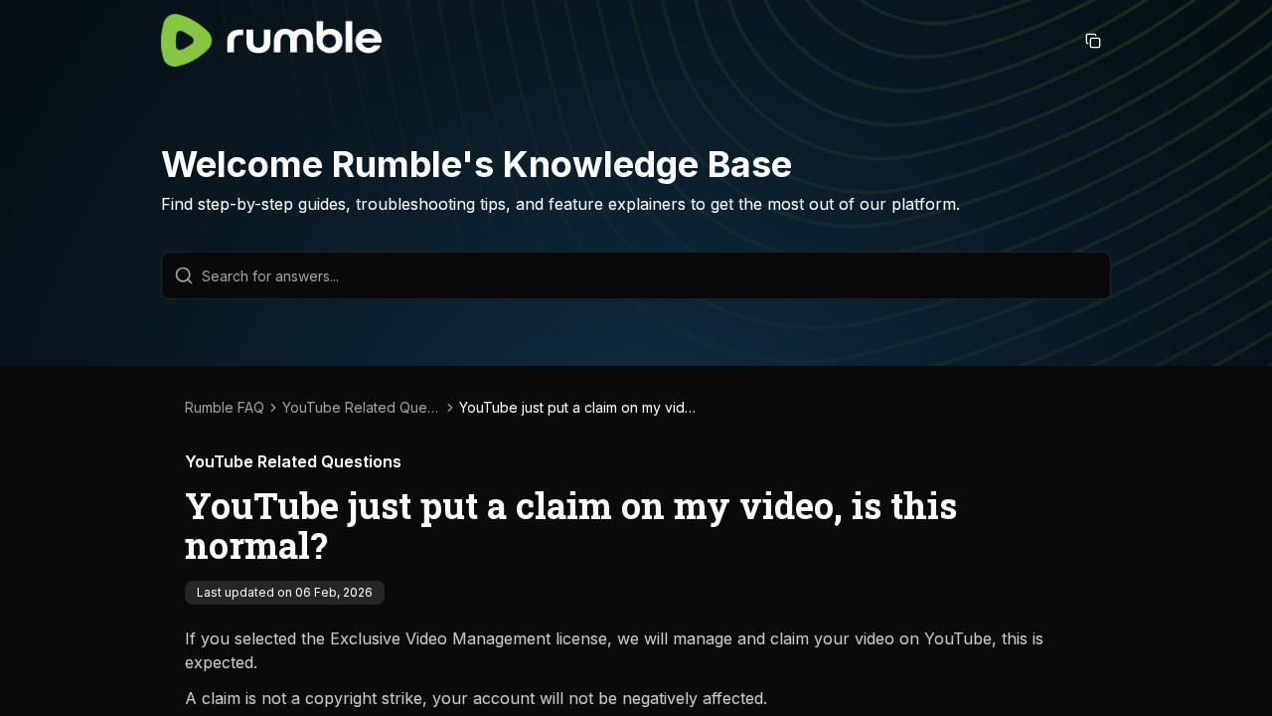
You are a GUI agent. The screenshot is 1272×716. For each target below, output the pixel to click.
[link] (578, 408)
